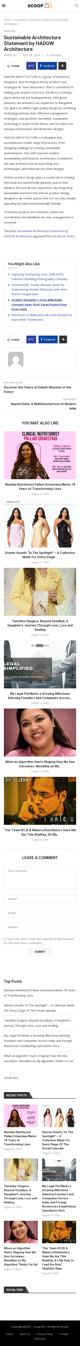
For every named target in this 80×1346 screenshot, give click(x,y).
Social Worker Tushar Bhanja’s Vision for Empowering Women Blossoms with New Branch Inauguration (39, 289)
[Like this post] (32, 66)
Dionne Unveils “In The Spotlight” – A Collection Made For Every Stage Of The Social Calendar (57, 1140)
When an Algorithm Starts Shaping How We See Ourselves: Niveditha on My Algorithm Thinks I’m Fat (20, 1256)
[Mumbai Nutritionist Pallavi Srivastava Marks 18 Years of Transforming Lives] (40, 455)
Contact (63, 1334)
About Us (25, 1334)
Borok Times (65, 236)
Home (7, 19)
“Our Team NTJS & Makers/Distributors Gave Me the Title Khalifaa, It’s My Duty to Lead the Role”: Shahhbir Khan (58, 1258)
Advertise (40, 1338)
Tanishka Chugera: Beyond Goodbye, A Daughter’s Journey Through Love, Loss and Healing (40, 625)
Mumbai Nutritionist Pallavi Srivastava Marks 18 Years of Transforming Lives (20, 1138)
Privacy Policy (45, 1334)
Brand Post (9, 31)
